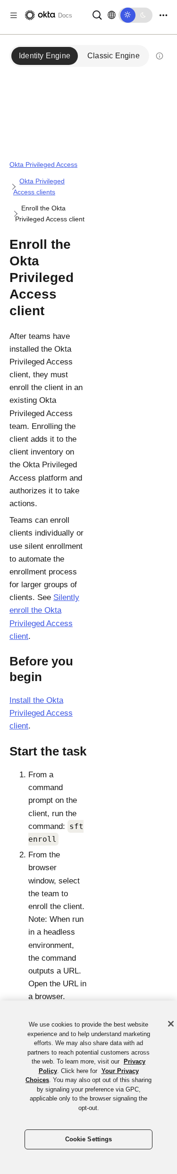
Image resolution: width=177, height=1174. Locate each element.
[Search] (97, 14)
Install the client (41, 713)
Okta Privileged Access (43, 164)
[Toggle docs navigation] (14, 15)
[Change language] (112, 15)
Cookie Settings (88, 1139)
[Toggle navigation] (163, 15)
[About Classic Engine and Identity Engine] (159, 56)
